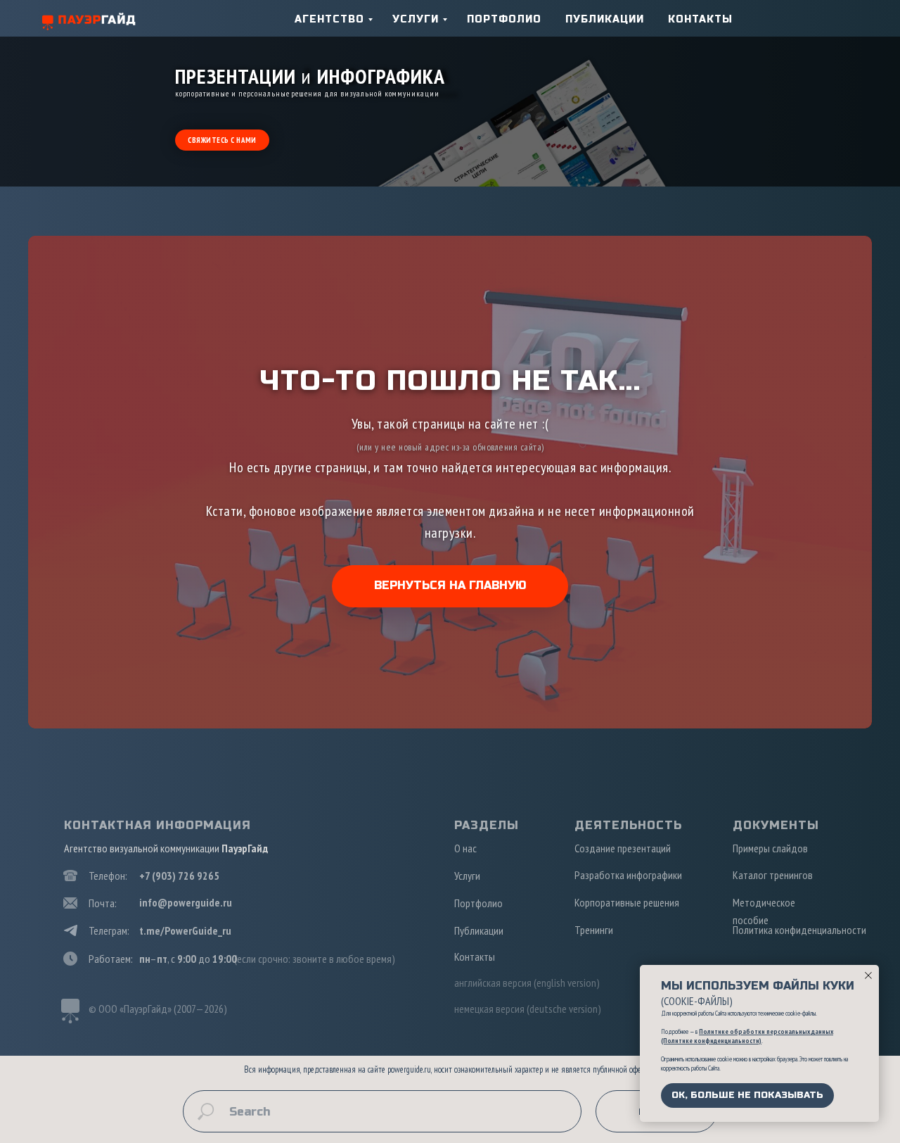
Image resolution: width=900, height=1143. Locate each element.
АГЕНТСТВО (329, 19)
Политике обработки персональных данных (766, 1031)
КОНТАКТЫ (700, 19)
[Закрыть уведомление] (868, 975)
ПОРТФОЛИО (504, 19)
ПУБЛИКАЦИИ (604, 19)
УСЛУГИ (415, 19)
